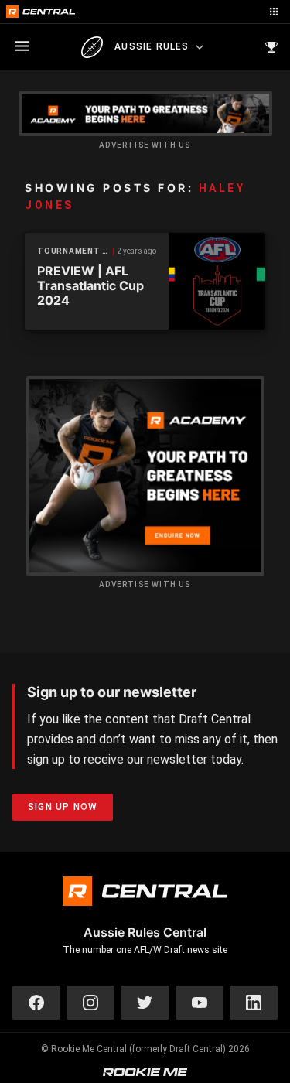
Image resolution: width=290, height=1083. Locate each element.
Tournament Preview (75, 251)
